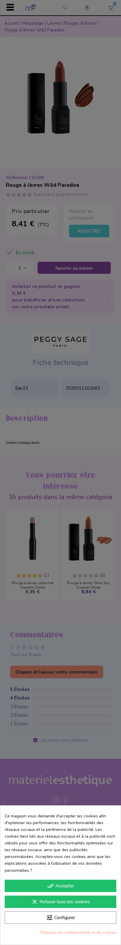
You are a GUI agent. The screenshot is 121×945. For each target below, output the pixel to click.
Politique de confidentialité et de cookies (78, 932)
